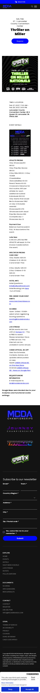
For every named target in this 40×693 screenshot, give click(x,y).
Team (24, 484)
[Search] (32, 6)
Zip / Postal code (11, 521)
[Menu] (35, 6)
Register (20, 41)
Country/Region (10, 493)
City (5, 512)
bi (17, 664)
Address (7, 502)
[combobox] (20, 498)
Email (6, 484)
